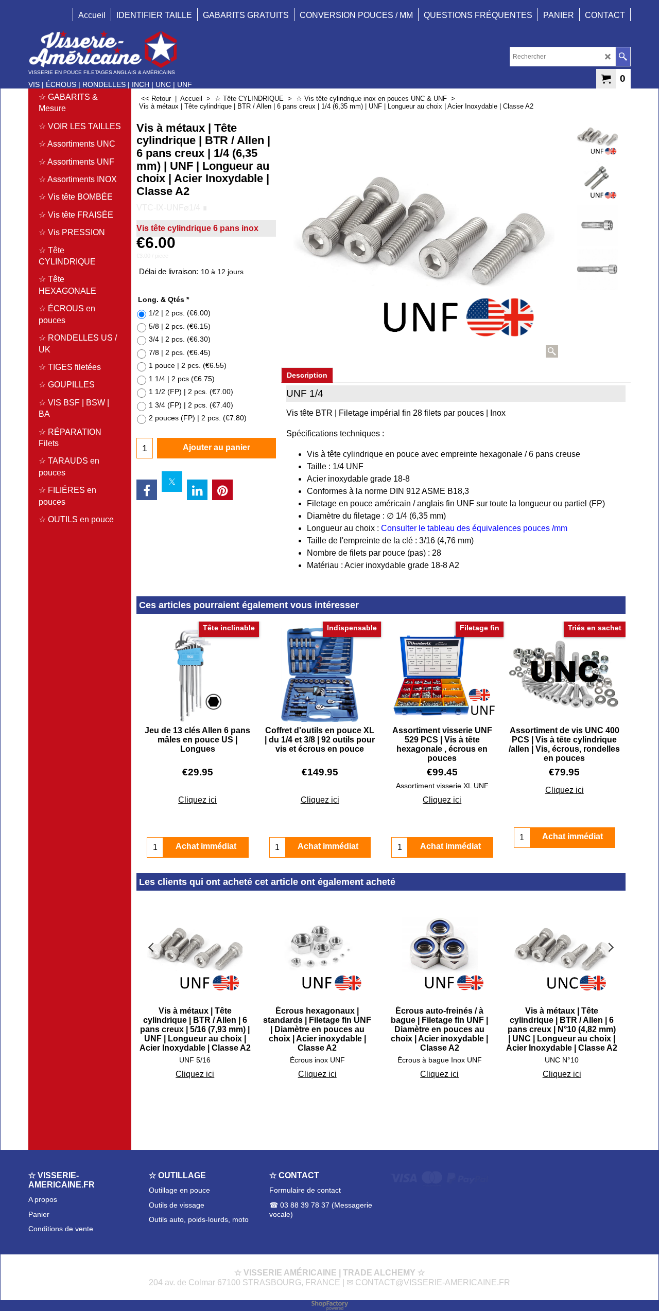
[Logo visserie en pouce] (110, 49)
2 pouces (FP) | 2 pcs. (198, 418)
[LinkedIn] (197, 490)
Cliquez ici (197, 799)
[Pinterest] (222, 490)
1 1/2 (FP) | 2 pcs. (191, 391)
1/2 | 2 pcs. (180, 313)
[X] (172, 481)
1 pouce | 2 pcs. (188, 365)
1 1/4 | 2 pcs (182, 379)
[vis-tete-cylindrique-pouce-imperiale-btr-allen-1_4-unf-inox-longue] (597, 181)
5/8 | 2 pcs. (180, 326)
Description (307, 375)
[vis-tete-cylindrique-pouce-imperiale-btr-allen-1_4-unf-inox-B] (597, 269)
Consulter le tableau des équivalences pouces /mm (474, 528)
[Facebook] (146, 490)
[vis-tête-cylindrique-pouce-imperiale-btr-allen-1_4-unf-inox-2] (597, 225)
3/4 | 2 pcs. (180, 339)
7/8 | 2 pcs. (180, 352)
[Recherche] (622, 56)
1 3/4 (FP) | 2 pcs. (191, 405)
